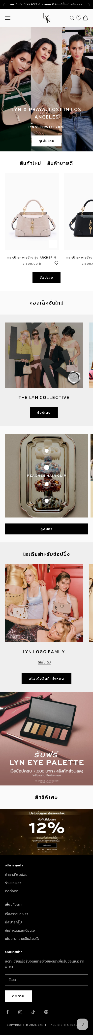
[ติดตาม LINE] (46, 1012)
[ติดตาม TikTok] (33, 1012)
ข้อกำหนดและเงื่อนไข (20, 930)
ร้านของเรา (13, 883)
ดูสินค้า (46, 528)
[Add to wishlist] (57, 262)
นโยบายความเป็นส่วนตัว (22, 938)
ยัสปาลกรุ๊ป (13, 922)
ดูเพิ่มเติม (47, 140)
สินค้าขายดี (60, 163)
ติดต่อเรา (11, 891)
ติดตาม (18, 996)
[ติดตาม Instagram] (20, 1012)
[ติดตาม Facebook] (7, 1012)
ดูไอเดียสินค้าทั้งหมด (46, 678)
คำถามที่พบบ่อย (16, 874)
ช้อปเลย (46, 277)
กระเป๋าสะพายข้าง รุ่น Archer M (31, 257)
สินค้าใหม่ (30, 163)
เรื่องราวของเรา (16, 914)
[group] (46, 831)
